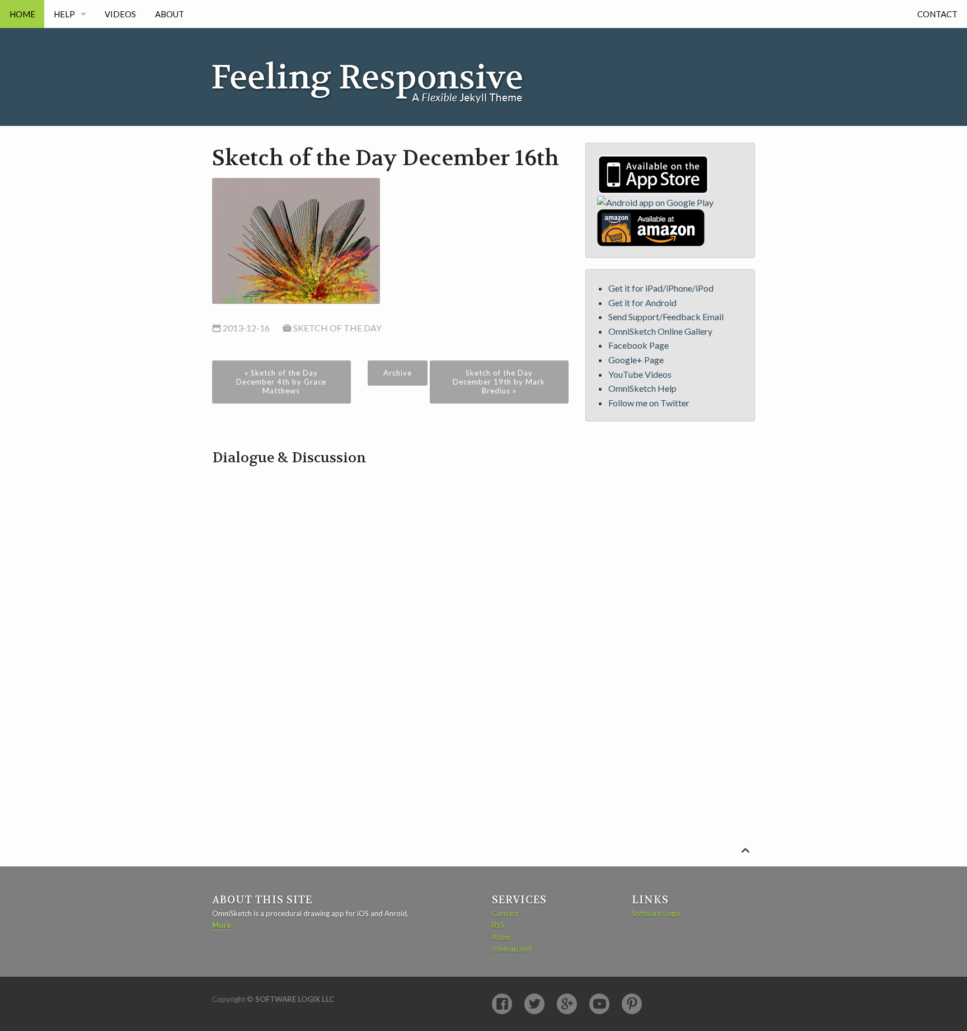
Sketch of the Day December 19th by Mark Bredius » (499, 381)
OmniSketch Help (642, 388)
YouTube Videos (640, 374)
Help (64, 14)
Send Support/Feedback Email (666, 316)
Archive (397, 372)
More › (223, 925)
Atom (501, 936)
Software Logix (656, 913)
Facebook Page (638, 345)
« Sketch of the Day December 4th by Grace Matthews (281, 381)
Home (22, 14)
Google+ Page (636, 359)
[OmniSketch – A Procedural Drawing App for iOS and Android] (380, 65)
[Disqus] (390, 608)
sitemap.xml (512, 948)
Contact (937, 14)
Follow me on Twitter (648, 402)
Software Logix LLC (294, 999)
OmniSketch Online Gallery (660, 331)
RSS (498, 925)
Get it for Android (642, 302)
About (169, 14)
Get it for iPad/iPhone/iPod (660, 288)
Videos (120, 14)
